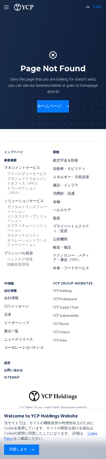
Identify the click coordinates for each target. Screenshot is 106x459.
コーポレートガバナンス (24, 348)
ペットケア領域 (19, 259)
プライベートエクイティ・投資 (71, 228)
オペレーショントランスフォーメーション (27, 243)
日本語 (97, 7)
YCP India (60, 340)
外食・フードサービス (71, 268)
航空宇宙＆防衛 (65, 161)
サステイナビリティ (23, 236)
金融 (56, 202)
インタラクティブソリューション (27, 219)
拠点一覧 (11, 331)
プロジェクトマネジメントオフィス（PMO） (27, 181)
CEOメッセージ (16, 306)
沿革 (7, 315)
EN (88, 7)
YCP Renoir (61, 324)
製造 (56, 218)
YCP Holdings (62, 291)
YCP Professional (65, 299)
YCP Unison (61, 332)
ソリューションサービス (24, 201)
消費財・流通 (64, 194)
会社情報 (11, 298)
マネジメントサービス (22, 168)
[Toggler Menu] (6, 7)
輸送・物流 (62, 248)
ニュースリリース (18, 339)
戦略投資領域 (18, 265)
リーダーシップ (16, 323)
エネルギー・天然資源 (71, 177)
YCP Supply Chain (66, 307)
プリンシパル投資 (18, 253)
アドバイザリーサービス (27, 174)
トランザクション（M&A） (21, 190)
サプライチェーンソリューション (27, 228)
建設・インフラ (65, 185)
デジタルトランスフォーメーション (27, 209)
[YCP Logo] (24, 7)
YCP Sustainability (66, 316)
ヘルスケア (62, 210)
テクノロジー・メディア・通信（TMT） (71, 258)
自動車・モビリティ (69, 169)
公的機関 (60, 239)
